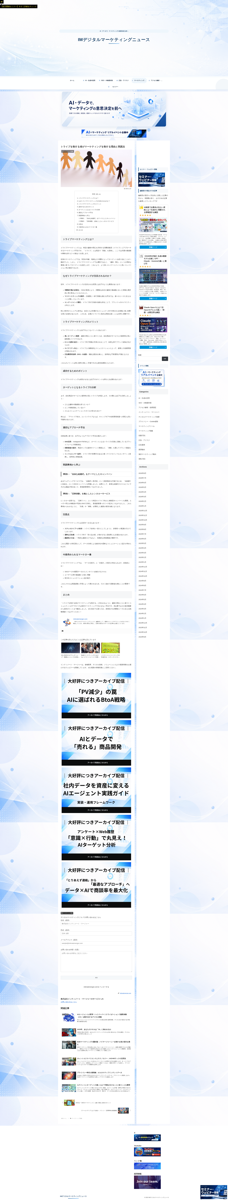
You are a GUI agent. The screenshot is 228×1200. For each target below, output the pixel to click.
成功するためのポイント (86, 207)
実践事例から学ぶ (84, 215)
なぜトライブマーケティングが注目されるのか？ (94, 201)
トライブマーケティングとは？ (89, 198)
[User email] (62, 631)
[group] (70, 651)
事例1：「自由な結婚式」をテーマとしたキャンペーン (97, 218)
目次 (93, 194)
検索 (139, 355)
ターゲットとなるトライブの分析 (89, 209)
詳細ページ (153, 247)
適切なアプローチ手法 (86, 212)
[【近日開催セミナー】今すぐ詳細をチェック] (2, 2)
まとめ (81, 230)
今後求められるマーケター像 (88, 227)
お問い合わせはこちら (69, 1002)
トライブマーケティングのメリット (90, 204)
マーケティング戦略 (68, 913)
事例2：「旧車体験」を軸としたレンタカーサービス (97, 221)
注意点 (81, 224)
